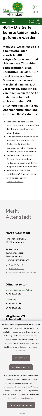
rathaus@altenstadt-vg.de (22, 272)
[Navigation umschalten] (4, 21)
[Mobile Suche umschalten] (13, 21)
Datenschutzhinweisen (29, 347)
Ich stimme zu (21, 358)
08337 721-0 (16, 264)
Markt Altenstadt (18, 214)
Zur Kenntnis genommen (21, 405)
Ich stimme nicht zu (21, 367)
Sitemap (11, 159)
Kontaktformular (15, 181)
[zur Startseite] (13, 8)
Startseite (12, 125)
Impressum (21, 413)
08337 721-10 (16, 268)
